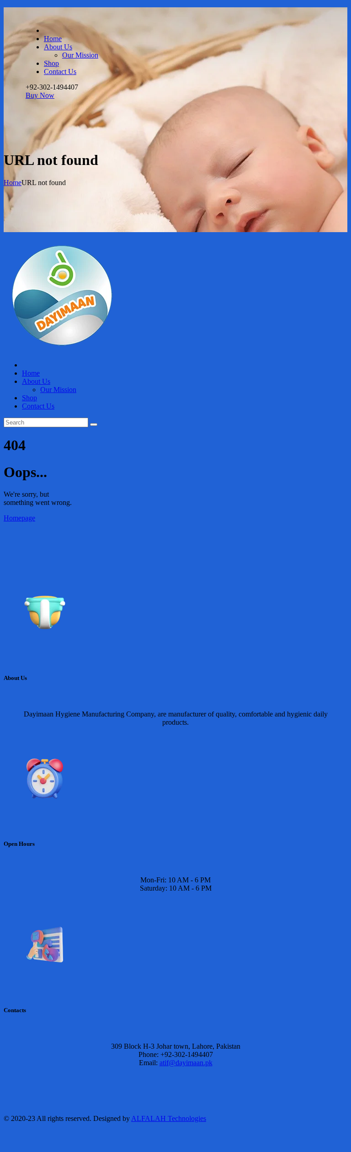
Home (12, 182)
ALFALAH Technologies (168, 1118)
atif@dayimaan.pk (186, 1063)
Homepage (19, 518)
